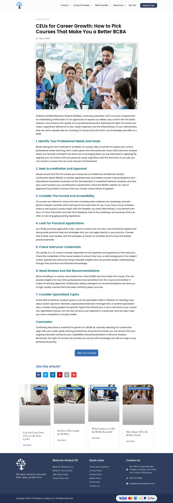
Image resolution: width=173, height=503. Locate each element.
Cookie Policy (95, 474)
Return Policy (95, 478)
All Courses (94, 482)
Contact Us (94, 486)
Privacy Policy (95, 470)
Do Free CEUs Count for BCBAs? (68, 432)
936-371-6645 (135, 478)
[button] (69, 5)
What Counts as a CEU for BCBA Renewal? (103, 430)
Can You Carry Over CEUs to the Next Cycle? (33, 436)
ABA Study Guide (60, 474)
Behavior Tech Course (62, 470)
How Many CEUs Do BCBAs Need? (137, 433)
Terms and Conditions (99, 467)
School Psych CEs (61, 478)
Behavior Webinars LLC (63, 467)
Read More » (27, 445)
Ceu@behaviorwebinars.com (142, 483)
